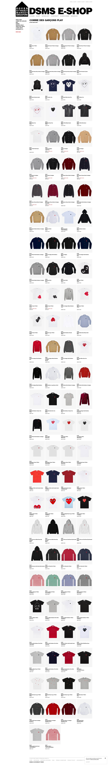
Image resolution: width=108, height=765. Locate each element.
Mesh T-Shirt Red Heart (81, 122)
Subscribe (64, 16)
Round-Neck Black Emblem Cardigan (36, 228)
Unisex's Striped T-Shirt (34, 591)
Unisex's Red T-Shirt (81, 488)
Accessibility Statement (83, 760)
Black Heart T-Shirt (33, 45)
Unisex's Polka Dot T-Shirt (50, 566)
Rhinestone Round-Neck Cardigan (68, 175)
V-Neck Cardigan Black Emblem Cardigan (51, 359)
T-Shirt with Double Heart (66, 488)
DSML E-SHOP (73, 1)
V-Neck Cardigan (48, 148)
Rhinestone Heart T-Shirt (50, 462)
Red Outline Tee (32, 122)
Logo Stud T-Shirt (64, 436)
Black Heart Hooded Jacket (82, 71)
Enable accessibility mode (36, 762)
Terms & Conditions (61, 760)
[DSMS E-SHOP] (60, 11)
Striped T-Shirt (49, 746)
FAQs (53, 760)
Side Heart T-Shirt (80, 305)
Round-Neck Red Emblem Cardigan (84, 202)
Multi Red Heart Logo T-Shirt (35, 694)
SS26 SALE (18, 31)
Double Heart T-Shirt (49, 305)
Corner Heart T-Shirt (33, 305)
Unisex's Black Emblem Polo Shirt (52, 617)
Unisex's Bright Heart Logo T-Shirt (68, 513)
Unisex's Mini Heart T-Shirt (82, 462)
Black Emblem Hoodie (81, 228)
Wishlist (45, 16)
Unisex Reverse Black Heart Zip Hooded (35, 540)
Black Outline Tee (80, 97)
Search (74, 16)
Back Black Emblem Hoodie (66, 332)
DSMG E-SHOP (89, 1)
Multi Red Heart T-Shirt (81, 694)
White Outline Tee (48, 97)
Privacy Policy (71, 760)
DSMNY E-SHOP (81, 1)
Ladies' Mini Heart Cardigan (34, 720)
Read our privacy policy (94, 759)
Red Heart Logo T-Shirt (49, 332)
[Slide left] (30, 34)
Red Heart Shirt (48, 228)
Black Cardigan (64, 254)
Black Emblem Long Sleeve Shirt (51, 385)
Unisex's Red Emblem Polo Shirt (35, 643)
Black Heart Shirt (64, 280)
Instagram (36, 760)
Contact (55, 16)
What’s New (19, 19)
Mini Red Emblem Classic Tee (35, 410)
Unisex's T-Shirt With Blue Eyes (83, 643)
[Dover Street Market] (22, 9)
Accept (88, 762)
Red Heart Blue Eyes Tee (82, 358)
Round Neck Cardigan (33, 175)
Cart (38, 16)
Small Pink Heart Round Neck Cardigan (37, 71)
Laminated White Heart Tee (66, 97)
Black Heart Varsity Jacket (34, 97)
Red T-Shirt (47, 436)
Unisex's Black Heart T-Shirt (34, 669)
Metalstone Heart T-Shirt (34, 462)
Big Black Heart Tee (49, 122)
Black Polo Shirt (64, 228)
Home (30, 760)
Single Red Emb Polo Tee (50, 410)
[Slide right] (43, 34)
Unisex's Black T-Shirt (33, 617)
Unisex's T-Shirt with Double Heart (36, 488)
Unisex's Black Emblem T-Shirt (67, 617)
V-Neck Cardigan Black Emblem (67, 305)
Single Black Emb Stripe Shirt (82, 332)
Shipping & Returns (45, 760)
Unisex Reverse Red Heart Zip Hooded (68, 539)
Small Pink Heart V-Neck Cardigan (52, 45)
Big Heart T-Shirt (80, 280)
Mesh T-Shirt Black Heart (66, 122)
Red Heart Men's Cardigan (50, 720)
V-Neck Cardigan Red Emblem (51, 254)
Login (31, 16)
